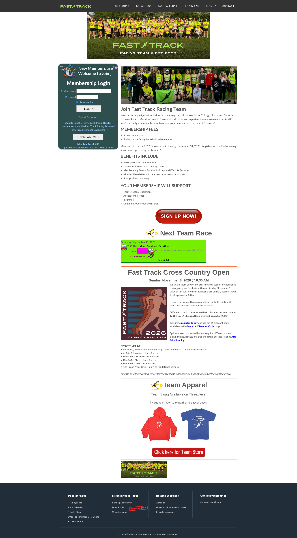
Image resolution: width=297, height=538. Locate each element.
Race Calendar (75, 507)
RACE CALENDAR (167, 6)
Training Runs (75, 502)
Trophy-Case (74, 512)
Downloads (118, 507)
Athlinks (160, 502)
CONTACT (228, 6)
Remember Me (86, 102)
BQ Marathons (75, 521)
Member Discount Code (200, 326)
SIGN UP (211, 6)
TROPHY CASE (191, 6)
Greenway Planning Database (171, 507)
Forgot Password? (88, 117)
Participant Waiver (122, 502)
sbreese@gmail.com (210, 502)
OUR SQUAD (122, 6)
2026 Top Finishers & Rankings (83, 516)
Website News (119, 512)
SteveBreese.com (165, 512)
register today (189, 322)
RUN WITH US (143, 6)
